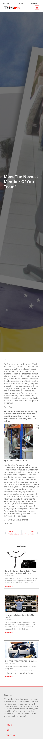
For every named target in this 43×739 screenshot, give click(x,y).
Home (9, 725)
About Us (6, 3)
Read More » (9, 586)
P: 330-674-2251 (34, 3)
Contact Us (19, 3)
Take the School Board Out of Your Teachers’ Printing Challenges (20, 572)
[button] (37, 7)
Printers (10, 735)
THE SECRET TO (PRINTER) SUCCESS (21, 661)
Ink (7, 730)
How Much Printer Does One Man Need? (20, 616)
